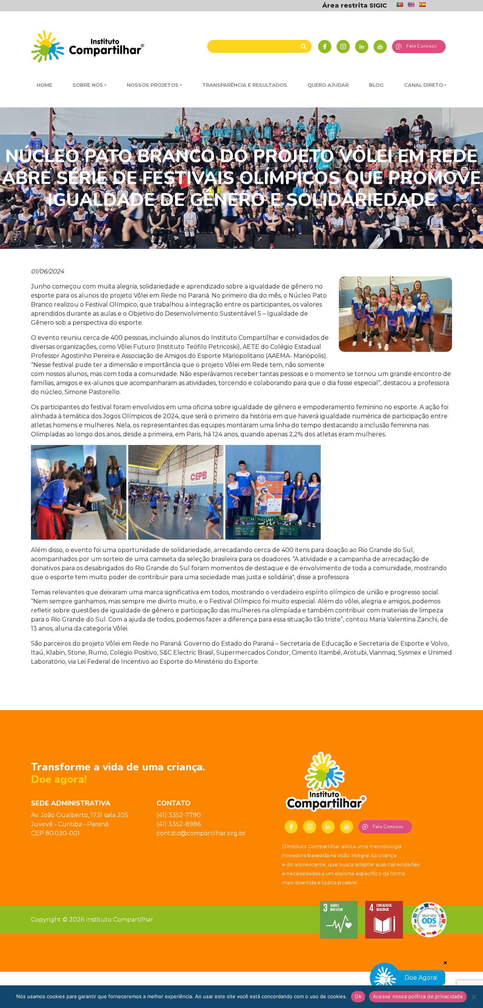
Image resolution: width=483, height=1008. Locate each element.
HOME (44, 85)
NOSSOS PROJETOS (152, 85)
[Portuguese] (399, 5)
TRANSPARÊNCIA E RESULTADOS (244, 85)
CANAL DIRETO (423, 85)
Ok (358, 996)
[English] (411, 5)
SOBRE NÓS (87, 85)
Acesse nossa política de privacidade (418, 996)
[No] (473, 996)
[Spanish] (422, 5)
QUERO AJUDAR (328, 85)
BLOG (376, 85)
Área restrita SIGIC (354, 5)
